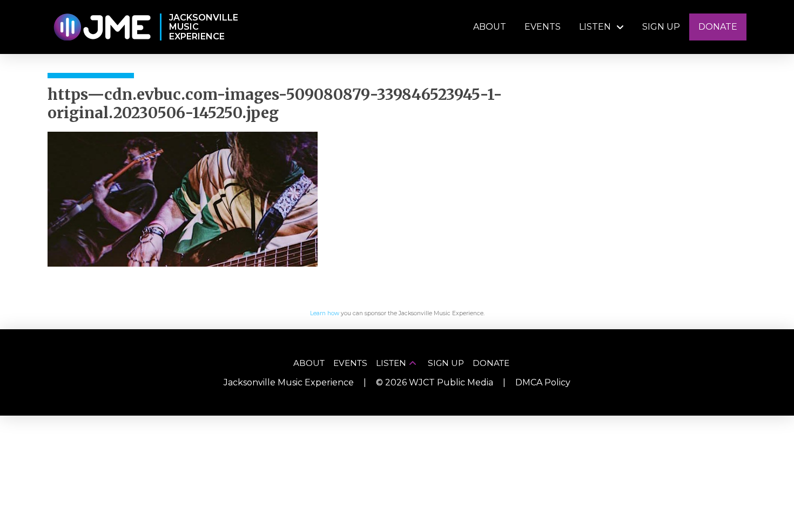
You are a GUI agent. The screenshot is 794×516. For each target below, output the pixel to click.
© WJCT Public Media (434, 382)
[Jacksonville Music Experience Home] (102, 27)
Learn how (324, 313)
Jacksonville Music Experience (289, 382)
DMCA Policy (542, 382)
